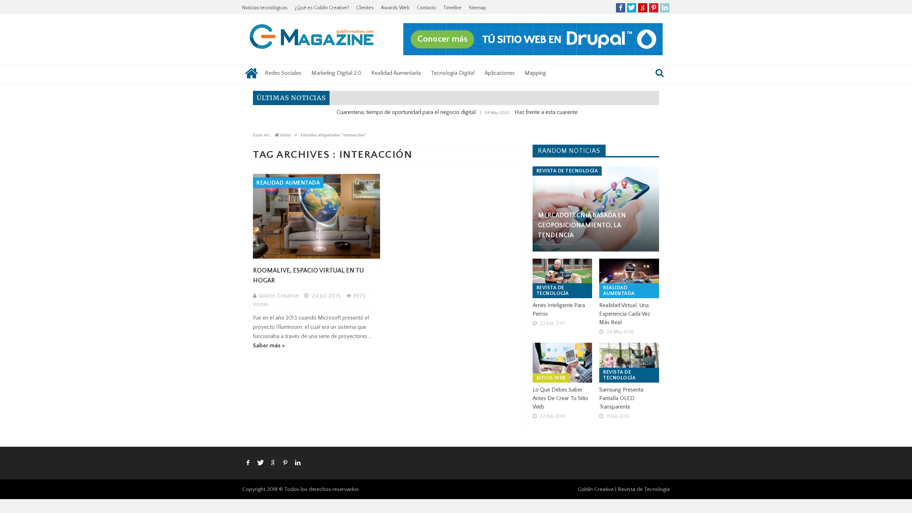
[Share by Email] (338, 241)
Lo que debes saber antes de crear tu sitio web (560, 398)
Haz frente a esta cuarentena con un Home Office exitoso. (566, 112)
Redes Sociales (283, 73)
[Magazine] (311, 37)
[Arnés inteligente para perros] (562, 279)
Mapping (535, 73)
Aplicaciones (499, 73)
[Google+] (642, 7)
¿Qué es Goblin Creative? (322, 8)
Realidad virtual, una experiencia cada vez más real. (624, 314)
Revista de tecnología (567, 171)
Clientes (365, 8)
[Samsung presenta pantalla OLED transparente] (629, 363)
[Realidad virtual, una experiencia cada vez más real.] (629, 279)
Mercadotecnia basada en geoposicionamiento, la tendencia (582, 225)
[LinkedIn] (664, 7)
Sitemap (477, 8)
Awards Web (395, 8)
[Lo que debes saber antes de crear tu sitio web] (562, 363)
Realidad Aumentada (396, 73)
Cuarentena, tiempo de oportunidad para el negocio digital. (389, 112)
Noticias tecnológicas (264, 8)
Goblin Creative (280, 295)
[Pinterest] (653, 7)
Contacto (426, 8)
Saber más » (269, 345)
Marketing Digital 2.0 (336, 73)
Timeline (452, 8)
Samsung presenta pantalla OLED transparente (621, 398)
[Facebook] (620, 7)
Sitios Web (551, 378)
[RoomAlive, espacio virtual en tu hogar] (316, 216)
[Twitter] (631, 7)
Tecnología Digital (453, 73)
